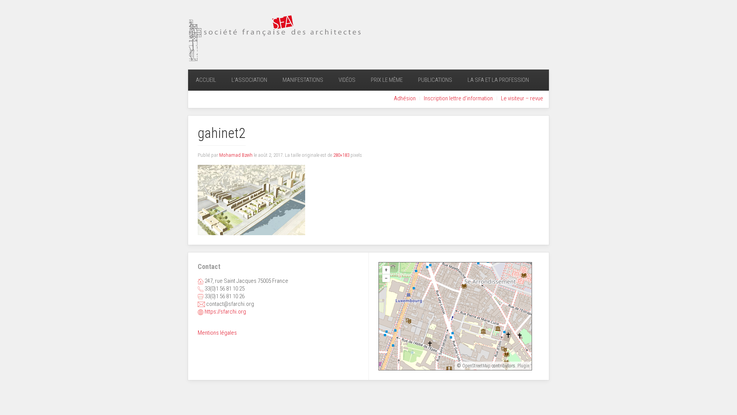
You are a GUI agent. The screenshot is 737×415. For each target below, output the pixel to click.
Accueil (206, 79)
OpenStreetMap (476, 366)
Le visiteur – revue (522, 98)
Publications (435, 79)
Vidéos (347, 79)
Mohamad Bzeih (236, 155)
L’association (249, 79)
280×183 (341, 155)
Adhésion (405, 98)
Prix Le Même (387, 79)
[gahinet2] (251, 199)
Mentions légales (217, 332)
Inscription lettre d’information (458, 98)
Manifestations (303, 79)
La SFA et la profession (498, 79)
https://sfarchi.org (225, 311)
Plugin (522, 366)
